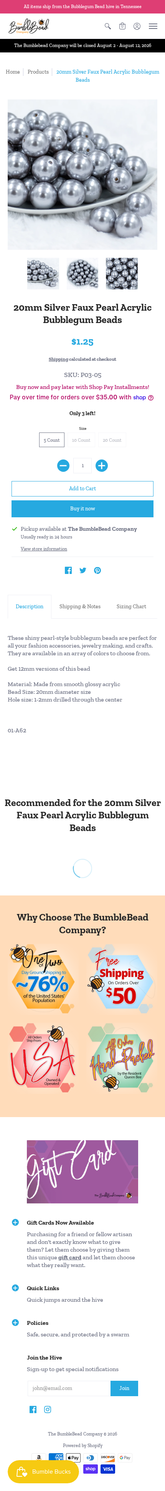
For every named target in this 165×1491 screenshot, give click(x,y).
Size (82, 428)
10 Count (81, 440)
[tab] (29, 607)
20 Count (112, 440)
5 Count (52, 440)
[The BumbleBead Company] (29, 26)
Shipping (58, 359)
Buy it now (82, 508)
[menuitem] (108, 26)
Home (13, 72)
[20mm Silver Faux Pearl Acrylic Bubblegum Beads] (43, 273)
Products (38, 72)
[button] (108, 26)
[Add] (102, 465)
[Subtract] (63, 465)
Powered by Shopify (82, 1445)
